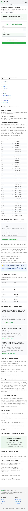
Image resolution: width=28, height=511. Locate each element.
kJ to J (4, 93)
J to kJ (4, 91)
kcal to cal (5, 86)
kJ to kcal (5, 81)
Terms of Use (18, 501)
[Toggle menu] (26, 2)
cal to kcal (5, 88)
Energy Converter (7, 4)
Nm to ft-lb (5, 102)
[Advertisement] (14, 62)
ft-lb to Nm (5, 100)
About (2, 499)
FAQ (2, 503)
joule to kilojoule (10, 11)
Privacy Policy (18, 499)
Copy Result (14, 43)
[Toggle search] (23, 2)
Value (3, 26)
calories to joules (7, 98)
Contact (3, 501)
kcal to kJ (5, 84)
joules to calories (7, 95)
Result (3, 32)
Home (2, 4)
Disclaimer (17, 503)
